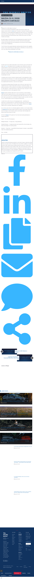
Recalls (20, 543)
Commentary (3, 575)
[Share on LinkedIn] (17, 217)
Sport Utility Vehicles (7, 15)
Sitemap (29, 549)
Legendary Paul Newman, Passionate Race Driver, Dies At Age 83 (11, 358)
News (13, 535)
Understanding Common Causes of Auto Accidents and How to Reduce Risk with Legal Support (22, 492)
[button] (32, 1)
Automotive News (8, 573)
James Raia (4, 23)
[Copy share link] (17, 249)
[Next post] (32, 358)
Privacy (30, 566)
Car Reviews (17, 573)
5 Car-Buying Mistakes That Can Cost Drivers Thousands (13, 427)
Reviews (13, 534)
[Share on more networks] (17, 344)
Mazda (6, 66)
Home (2, 573)
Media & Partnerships (25, 567)
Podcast (10, 575)
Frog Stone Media (8, 567)
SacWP (4, 567)
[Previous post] (1, 351)
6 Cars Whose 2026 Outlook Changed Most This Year (12, 401)
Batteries (20, 552)
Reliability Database (20, 534)
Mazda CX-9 (5, 109)
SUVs (13, 544)
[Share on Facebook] (17, 185)
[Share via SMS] (17, 312)
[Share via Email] (17, 280)
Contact (21, 566)
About (17, 566)
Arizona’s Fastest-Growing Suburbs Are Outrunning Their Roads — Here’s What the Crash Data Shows (22, 462)
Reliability (24, 573)
